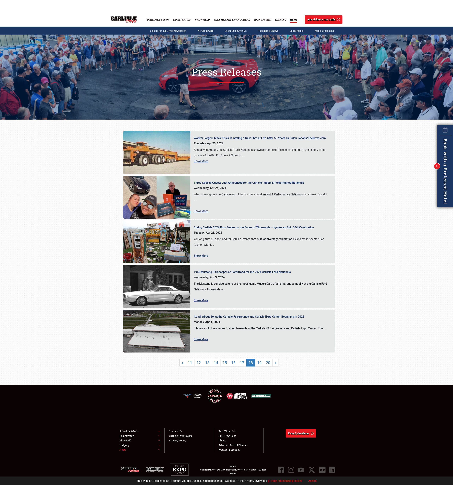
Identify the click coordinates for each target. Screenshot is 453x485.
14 (216, 362)
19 (259, 362)
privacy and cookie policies (285, 481)
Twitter (311, 470)
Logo (124, 19)
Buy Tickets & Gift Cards (321, 19)
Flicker (322, 470)
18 (251, 362)
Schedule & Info (158, 19)
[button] (437, 166)
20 (268, 362)
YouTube (301, 470)
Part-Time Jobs (228, 431)
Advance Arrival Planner (233, 445)
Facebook (281, 470)
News (293, 19)
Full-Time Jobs (227, 436)
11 (190, 362)
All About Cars (205, 30)
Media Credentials (324, 30)
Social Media (296, 30)
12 (199, 362)
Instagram (291, 470)
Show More (201, 161)
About (222, 440)
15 (225, 362)
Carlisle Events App (180, 436)
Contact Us (175, 431)
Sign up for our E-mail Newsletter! (168, 30)
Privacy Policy (177, 440)
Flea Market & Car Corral (232, 19)
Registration (182, 19)
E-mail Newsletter (298, 433)
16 (233, 362)
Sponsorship (262, 19)
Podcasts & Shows (268, 30)
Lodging (280, 19)
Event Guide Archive (235, 30)
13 (207, 362)
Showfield (202, 19)
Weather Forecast (229, 449)
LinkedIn (332, 470)
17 (242, 362)
